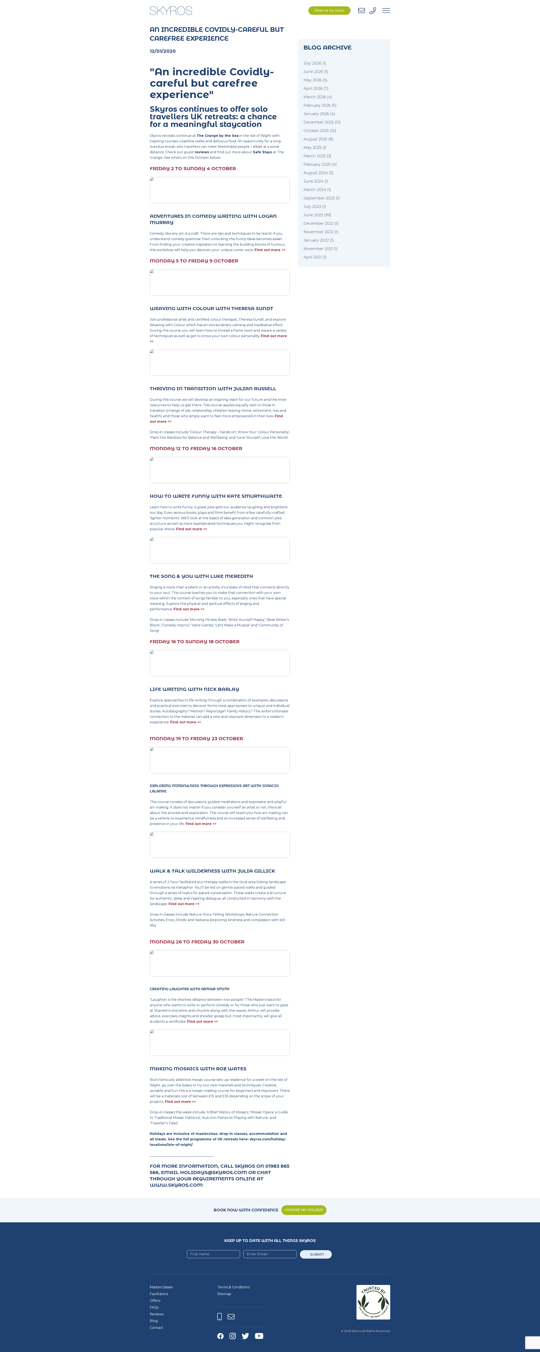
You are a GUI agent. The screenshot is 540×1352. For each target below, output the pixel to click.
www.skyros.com (176, 1185)
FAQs (154, 1307)
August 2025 (315, 139)
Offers (155, 1301)
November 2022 (318, 232)
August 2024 (316, 173)
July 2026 (312, 63)
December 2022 (319, 223)
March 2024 (315, 189)
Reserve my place (329, 10)
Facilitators (159, 1294)
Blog (154, 1321)
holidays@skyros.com (213, 1172)
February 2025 (317, 164)
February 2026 (317, 105)
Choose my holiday (304, 1210)
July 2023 (312, 206)
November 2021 (318, 248)
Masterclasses (161, 1287)
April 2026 (313, 88)
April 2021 (312, 257)
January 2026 (316, 114)
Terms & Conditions (233, 1287)
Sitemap (224, 1294)
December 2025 (319, 122)
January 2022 (316, 240)
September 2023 (319, 198)
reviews (202, 152)
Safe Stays (262, 152)
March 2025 (315, 156)
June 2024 (313, 181)
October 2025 (316, 130)
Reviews (156, 1314)
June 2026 (313, 71)
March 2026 (315, 97)
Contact (156, 1328)
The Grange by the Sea (218, 136)
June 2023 (313, 215)
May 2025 (312, 147)
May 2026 (313, 80)
